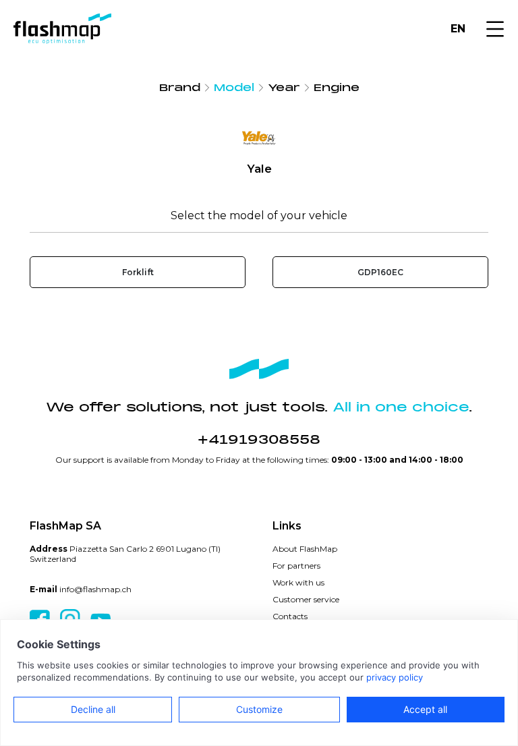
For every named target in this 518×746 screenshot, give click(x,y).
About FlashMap (304, 549)
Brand (179, 88)
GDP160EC (380, 272)
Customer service (305, 599)
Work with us (298, 582)
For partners (296, 566)
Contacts (290, 616)
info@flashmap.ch (95, 589)
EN (458, 28)
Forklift (138, 272)
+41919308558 (259, 439)
